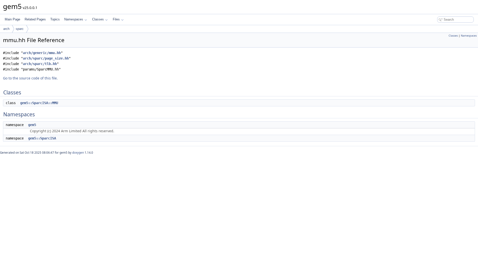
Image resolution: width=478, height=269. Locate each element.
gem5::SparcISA (42, 138)
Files (116, 19)
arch (6, 29)
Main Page (12, 19)
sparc (20, 29)
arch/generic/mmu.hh (42, 53)
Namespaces (73, 19)
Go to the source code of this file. (30, 78)
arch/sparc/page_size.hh (46, 58)
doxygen (78, 152)
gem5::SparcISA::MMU (39, 103)
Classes (98, 19)
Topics (55, 19)
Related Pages (35, 19)
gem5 (32, 125)
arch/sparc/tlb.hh (40, 64)
